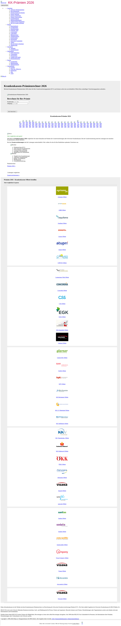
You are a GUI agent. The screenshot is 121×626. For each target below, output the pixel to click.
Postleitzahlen (14, 38)
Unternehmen (10, 66)
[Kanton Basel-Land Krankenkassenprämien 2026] (30, 127)
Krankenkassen (15, 49)
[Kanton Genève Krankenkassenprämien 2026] (42, 127)
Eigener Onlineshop (16, 15)
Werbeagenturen (15, 64)
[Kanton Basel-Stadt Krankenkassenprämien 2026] (33, 127)
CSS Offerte (62, 303)
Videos (12, 42)
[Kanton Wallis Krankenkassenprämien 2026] (94, 127)
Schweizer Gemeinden (16, 41)
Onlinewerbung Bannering (17, 21)
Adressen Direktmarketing (17, 9)
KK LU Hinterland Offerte (62, 410)
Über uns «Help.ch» (16, 69)
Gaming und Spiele (16, 57)
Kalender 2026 (14, 30)
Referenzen (13, 70)
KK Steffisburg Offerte (62, 423)
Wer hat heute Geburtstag (17, 44)
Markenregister (14, 35)
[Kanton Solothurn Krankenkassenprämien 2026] (75, 127)
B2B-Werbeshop (15, 52)
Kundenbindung (15, 18)
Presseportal (14, 39)
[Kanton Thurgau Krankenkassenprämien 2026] (84, 127)
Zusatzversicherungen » (13, 175)
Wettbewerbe (14, 45)
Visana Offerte (62, 571)
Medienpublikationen (16, 20)
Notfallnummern (15, 36)
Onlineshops (10, 51)
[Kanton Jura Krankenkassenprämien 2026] (52, 127)
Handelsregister (15, 29)
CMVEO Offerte (62, 263)
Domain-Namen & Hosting (18, 12)
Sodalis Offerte (62, 531)
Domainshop (14, 55)
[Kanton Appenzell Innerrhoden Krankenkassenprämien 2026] (26, 127)
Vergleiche (10, 47)
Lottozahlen (14, 33)
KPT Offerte (62, 384)
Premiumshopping (15, 58)
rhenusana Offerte (62, 477)
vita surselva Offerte (62, 584)
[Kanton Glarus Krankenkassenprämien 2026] (46, 127)
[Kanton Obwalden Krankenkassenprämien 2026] (65, 127)
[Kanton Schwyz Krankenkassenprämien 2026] (71, 127)
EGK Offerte (62, 317)
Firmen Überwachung (16, 17)
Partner (9, 60)
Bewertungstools (15, 11)
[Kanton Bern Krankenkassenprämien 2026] (36, 127)
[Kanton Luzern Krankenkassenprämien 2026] (55, 127)
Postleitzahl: (10, 102)
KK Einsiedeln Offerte (62, 330)
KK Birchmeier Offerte (62, 397)
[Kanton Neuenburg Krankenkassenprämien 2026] (58, 127)
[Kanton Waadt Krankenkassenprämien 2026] (91, 127)
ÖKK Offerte (62, 464)
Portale (9, 24)
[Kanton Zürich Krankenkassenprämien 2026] (100, 127)
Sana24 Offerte (62, 490)
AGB (12, 73)
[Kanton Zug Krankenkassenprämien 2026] (97, 127)
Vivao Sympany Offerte (62, 558)
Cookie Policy (75, 623)
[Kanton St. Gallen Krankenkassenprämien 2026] (78, 127)
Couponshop (14, 54)
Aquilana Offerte (62, 223)
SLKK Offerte (62, 371)
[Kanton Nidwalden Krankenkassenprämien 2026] (62, 127)
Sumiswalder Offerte (62, 544)
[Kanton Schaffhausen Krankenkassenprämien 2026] (68, 127)
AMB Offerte (62, 210)
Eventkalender (14, 27)
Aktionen (13, 48)
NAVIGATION (4, 5)
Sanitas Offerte (62, 518)
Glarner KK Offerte (62, 357)
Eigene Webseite (15, 14)
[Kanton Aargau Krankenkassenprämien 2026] (20, 127)
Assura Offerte (62, 236)
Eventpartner (14, 61)
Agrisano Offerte (62, 197)
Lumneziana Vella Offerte (62, 277)
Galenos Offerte (62, 343)
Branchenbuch (14, 26)
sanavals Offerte (62, 504)
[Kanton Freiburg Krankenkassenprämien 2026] (39, 127)
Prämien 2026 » (11, 166)
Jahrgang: (9, 103)
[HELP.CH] (4, 2)
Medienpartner (14, 63)
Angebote (9, 8)
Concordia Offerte (62, 290)
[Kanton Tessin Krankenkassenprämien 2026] (81, 127)
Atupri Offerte (62, 249)
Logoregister (14, 32)
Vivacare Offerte (62, 598)
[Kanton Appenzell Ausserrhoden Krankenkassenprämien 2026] (23, 127)
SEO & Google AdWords (17, 23)
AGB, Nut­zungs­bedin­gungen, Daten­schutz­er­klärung (65, 618)
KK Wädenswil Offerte (62, 451)
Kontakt (13, 67)
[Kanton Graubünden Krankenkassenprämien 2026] (49, 127)
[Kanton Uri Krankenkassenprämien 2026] (87, 127)
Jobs (12, 72)
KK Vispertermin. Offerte (62, 438)
